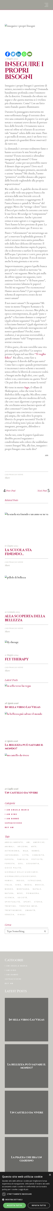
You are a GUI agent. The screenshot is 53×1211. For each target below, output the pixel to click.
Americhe (39, 842)
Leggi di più (23, 1189)
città (25, 855)
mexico (39, 885)
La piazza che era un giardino (26, 1158)
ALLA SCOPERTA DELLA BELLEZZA (25, 618)
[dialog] (26, 1191)
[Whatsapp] (24, 54)
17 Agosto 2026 (11, 741)
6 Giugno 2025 (11, 545)
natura (9, 893)
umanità (30, 910)
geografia (32, 863)
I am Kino (11, 814)
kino (18, 885)
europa (9, 859)
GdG (20, 863)
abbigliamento (14, 842)
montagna (23, 889)
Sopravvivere (13, 823)
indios (20, 880)
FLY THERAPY (17, 659)
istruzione (34, 880)
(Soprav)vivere (14, 474)
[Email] (29, 54)
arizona (23, 846)
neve (20, 893)
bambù (36, 851)
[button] (26, 1200)
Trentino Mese (28, 906)
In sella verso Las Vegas (22, 707)
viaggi (22, 914)
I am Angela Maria (17, 810)
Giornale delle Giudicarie (21, 872)
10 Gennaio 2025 (12, 611)
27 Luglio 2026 (11, 788)
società (22, 897)
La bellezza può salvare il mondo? (24, 746)
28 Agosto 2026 (12, 703)
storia (38, 902)
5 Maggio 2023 (11, 58)
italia (8, 885)
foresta (10, 863)
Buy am (9, 827)
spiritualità (12, 902)
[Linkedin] (18, 54)
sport (27, 902)
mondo (9, 889)
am (28, 842)
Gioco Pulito (13, 868)
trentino (10, 906)
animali (9, 846)
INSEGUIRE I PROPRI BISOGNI (24, 70)
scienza (9, 897)
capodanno (12, 855)
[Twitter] (13, 54)
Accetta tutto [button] (14, 1205)
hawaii (9, 880)
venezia (9, 914)
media (28, 885)
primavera (32, 893)
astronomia (12, 851)
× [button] (50, 1175)
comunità (38, 855)
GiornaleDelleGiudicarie (20, 876)
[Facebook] (7, 54)
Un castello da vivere (21, 793)
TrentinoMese (13, 910)
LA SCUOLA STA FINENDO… (18, 552)
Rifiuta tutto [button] (39, 1205)
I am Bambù (12, 818)
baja (25, 851)
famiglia (22, 859)
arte (34, 846)
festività (37, 859)
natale (37, 889)
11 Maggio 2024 (12, 655)
